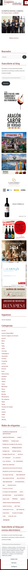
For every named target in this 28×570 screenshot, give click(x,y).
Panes (3, 389)
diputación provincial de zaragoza (12, 471)
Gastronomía (5, 374)
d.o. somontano (18, 461)
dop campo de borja (8, 478)
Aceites (4, 330)
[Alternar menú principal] (26, 2)
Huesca (14, 499)
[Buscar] (24, 57)
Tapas (3, 401)
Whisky (4, 419)
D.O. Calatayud (6, 457)
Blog (3, 343)
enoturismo (5, 366)
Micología (4, 386)
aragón (19, 437)
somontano (6, 513)
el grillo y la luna (8, 488)
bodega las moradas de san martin (12, 444)
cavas (3, 348)
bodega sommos (16, 451)
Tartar (3, 404)
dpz (4, 485)
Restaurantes (5, 396)
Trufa (3, 409)
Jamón (4, 381)
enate (21, 491)
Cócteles (4, 358)
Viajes (3, 414)
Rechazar (14, 562)
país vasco (17, 506)
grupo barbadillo (18, 495)
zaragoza (6, 520)
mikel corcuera (7, 506)
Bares (3, 341)
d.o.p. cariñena (7, 461)
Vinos (3, 417)
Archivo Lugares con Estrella (10, 335)
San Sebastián (20, 509)
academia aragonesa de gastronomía (10, 432)
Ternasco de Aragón (7, 407)
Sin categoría (5, 399)
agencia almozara (8, 437)
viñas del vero (12, 516)
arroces (4, 338)
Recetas (4, 394)
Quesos (3, 391)
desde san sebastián (8, 464)
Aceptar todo (14, 559)
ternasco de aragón (17, 513)
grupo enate (6, 499)
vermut (4, 412)
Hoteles (4, 379)
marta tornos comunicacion (11, 502)
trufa (4, 516)
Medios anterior (14, 38)
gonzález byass (7, 495)
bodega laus (6, 447)
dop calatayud (20, 474)
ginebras (4, 376)
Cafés (3, 346)
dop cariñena (21, 478)
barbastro (6, 441)
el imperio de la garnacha (10, 491)
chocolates (5, 356)
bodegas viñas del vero (9, 454)
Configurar (14, 566)
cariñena (20, 454)
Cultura (4, 363)
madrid (22, 499)
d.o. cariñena (17, 457)
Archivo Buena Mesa (7, 333)
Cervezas (4, 351)
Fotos (3, 371)
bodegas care (6, 451)
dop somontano (7, 481)
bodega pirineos (17, 447)
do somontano (19, 481)
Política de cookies (6, 555)
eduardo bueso (12, 485)
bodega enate (15, 441)
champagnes (5, 353)
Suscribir (5, 83)
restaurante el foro (8, 509)
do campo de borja (8, 474)
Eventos (4, 369)
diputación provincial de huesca (12, 468)
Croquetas (4, 361)
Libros (3, 384)
